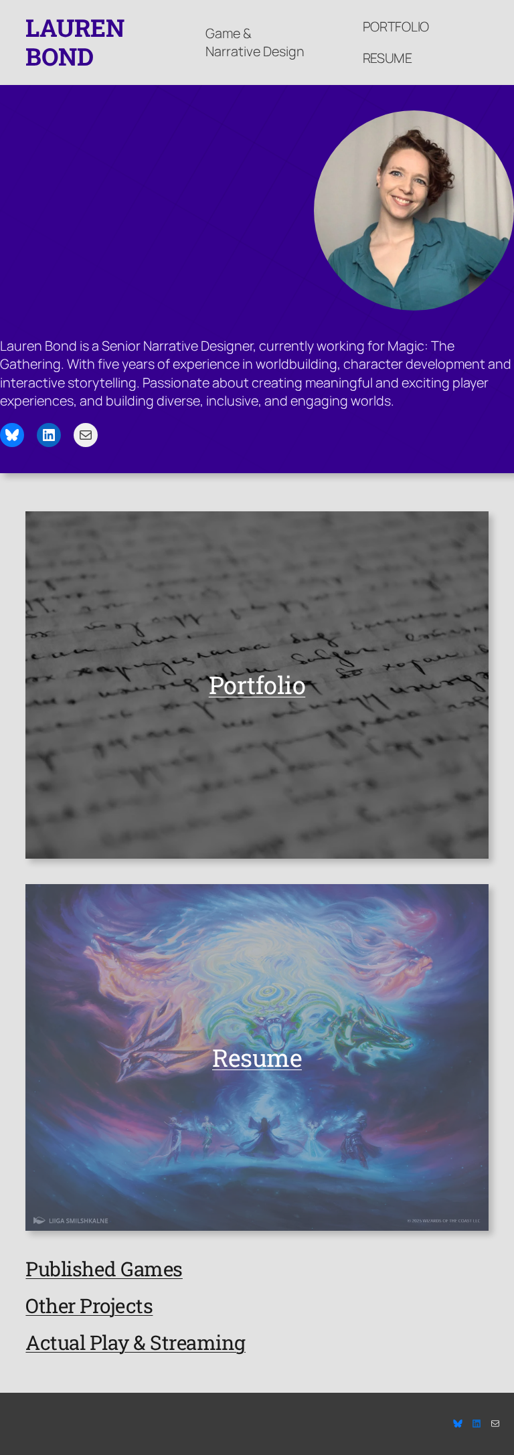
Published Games (104, 1269)
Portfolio (396, 26)
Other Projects (89, 1305)
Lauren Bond (74, 41)
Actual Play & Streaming (135, 1342)
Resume (387, 58)
